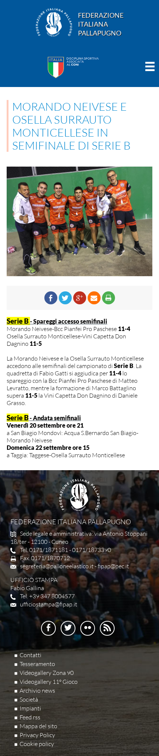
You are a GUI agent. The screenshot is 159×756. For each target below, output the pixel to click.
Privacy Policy (37, 735)
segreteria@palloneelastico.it (57, 566)
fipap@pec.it (113, 566)
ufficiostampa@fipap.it (48, 604)
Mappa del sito (38, 726)
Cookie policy (37, 743)
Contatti (30, 655)
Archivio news (37, 690)
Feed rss (30, 717)
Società (29, 699)
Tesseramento (37, 664)
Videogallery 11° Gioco (49, 681)
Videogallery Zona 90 (47, 672)
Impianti (30, 708)
